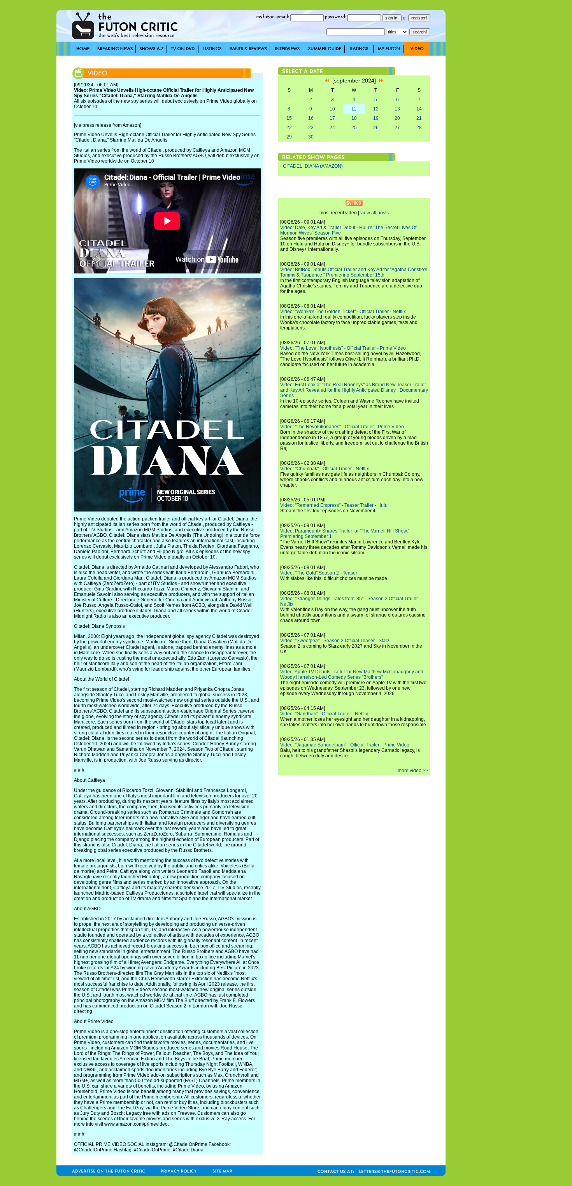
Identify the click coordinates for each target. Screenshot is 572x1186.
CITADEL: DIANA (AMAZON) (313, 166)
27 (397, 127)
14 (419, 109)
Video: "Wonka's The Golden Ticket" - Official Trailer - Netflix (343, 311)
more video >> (413, 770)
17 (332, 118)
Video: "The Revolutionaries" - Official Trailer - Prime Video (342, 426)
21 (419, 118)
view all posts (374, 212)
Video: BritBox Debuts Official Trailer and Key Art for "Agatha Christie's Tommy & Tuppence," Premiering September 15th (353, 272)
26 (376, 127)
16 (311, 118)
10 (332, 109)
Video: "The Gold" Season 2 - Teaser (318, 573)
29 (289, 137)
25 (354, 127)
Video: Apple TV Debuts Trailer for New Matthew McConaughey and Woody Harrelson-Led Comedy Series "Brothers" (351, 674)
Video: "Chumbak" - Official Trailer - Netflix (324, 468)
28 (419, 127)
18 (354, 118)
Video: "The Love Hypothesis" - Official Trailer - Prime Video (343, 348)
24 (332, 127)
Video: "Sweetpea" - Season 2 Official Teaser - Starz (335, 640)
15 (289, 118)
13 (397, 109)
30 (311, 137)
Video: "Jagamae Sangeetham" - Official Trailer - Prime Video (344, 745)
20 (397, 118)
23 (311, 127)
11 (353, 109)
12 (376, 109)
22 (289, 127)
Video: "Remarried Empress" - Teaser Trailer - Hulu (334, 505)
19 (376, 118)
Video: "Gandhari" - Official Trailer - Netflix (324, 714)
